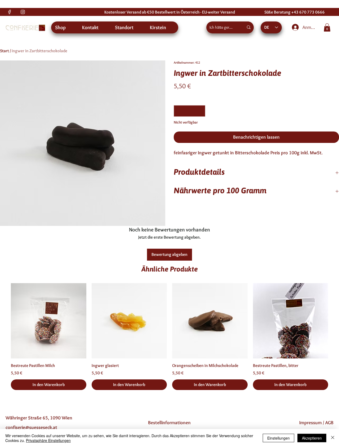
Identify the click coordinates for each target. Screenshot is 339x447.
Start (4, 50)
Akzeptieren (312, 438)
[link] (327, 27)
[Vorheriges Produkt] (3, 320)
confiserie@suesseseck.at (31, 427)
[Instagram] (22, 12)
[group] (169, 336)
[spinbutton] (189, 111)
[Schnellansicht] (48, 321)
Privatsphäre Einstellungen (48, 440)
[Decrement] (179, 111)
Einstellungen (278, 438)
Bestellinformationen (169, 423)
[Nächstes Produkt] (336, 320)
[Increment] (200, 111)
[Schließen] (332, 438)
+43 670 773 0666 (308, 12)
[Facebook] (9, 12)
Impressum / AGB (316, 423)
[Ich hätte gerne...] (249, 27)
